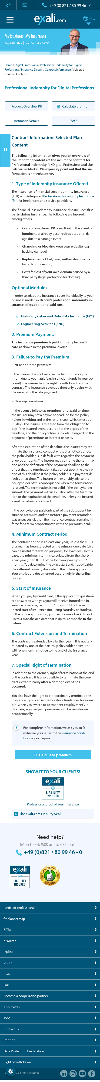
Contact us (11, 1029)
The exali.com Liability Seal (40, 814)
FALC (6, 985)
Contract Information (58, 69)
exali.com (50, 19)
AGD (6, 973)
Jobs (6, 1018)
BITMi (7, 929)
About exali (11, 1007)
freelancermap (14, 918)
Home (8, 65)
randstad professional (19, 907)
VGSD (7, 963)
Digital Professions (26, 65)
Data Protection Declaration (23, 1051)
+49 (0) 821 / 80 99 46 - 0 (70, 5)
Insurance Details (32, 69)
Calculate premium (55, 754)
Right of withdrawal (17, 1062)
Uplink (8, 951)
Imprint (9, 1040)
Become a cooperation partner (25, 996)
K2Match (9, 941)
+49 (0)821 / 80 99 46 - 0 (53, 851)
